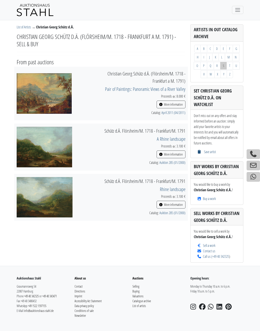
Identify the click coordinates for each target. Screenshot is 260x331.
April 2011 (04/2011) (173, 112)
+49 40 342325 (220, 256)
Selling (135, 286)
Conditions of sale (84, 310)
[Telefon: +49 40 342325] (253, 154)
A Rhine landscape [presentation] (171, 138)
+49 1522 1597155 (37, 306)
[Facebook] (203, 308)
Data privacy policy (84, 306)
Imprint (78, 296)
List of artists (139, 306)
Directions (80, 291)
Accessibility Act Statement (88, 301)
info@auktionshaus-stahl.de (39, 310)
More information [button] (173, 104)
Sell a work (209, 245)
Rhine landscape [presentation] (172, 189)
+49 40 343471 (49, 296)
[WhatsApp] (212, 308)
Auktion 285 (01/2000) (172, 162)
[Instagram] (194, 308)
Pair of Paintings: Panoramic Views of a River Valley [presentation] (145, 89)
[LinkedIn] (221, 308)
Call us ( (207, 256)
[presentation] (44, 93)
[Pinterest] (229, 308)
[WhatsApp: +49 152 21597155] (253, 177)
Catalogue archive (141, 301)
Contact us (209, 250)
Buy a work (209, 198)
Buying (136, 291)
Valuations (137, 296)
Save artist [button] (209, 151)
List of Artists (24, 27)
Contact (79, 286)
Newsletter (80, 315)
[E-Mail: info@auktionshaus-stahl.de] (253, 165)
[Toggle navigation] (237, 10)
